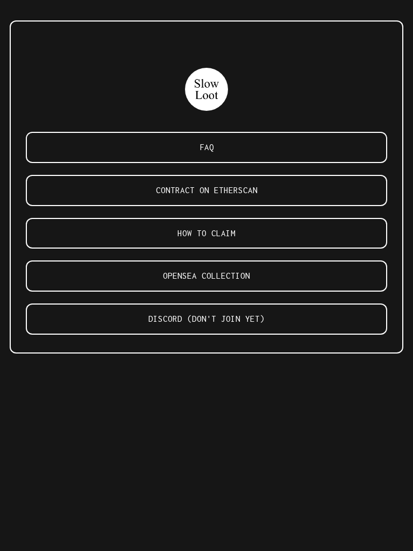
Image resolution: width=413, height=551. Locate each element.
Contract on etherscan (207, 190)
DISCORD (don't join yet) (206, 318)
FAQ (207, 147)
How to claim (206, 233)
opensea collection (206, 275)
